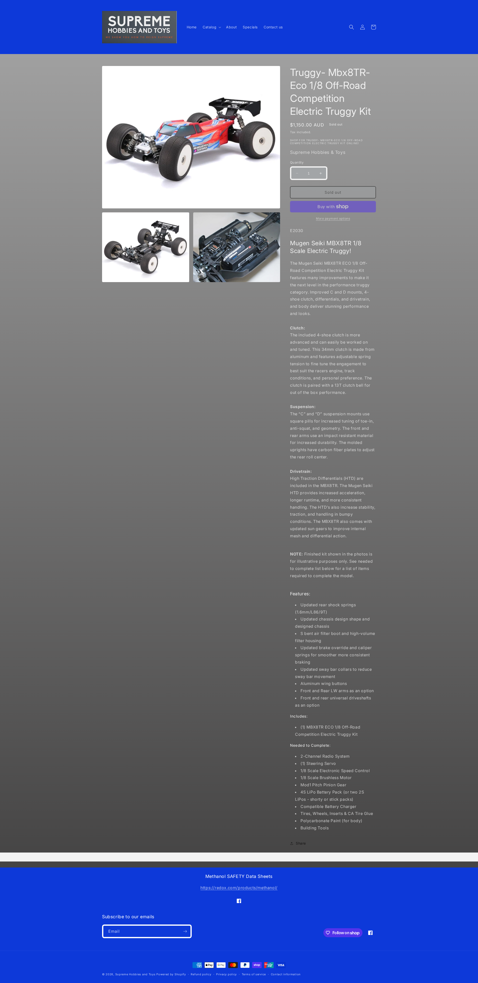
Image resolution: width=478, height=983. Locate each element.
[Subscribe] (184, 931)
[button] (211, 27)
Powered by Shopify (171, 974)
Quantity (296, 162)
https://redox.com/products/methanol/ (239, 887)
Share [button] (301, 843)
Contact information (286, 974)
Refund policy (201, 974)
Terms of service (254, 974)
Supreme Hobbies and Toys (135, 974)
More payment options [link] (333, 218)
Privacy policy (226, 974)
